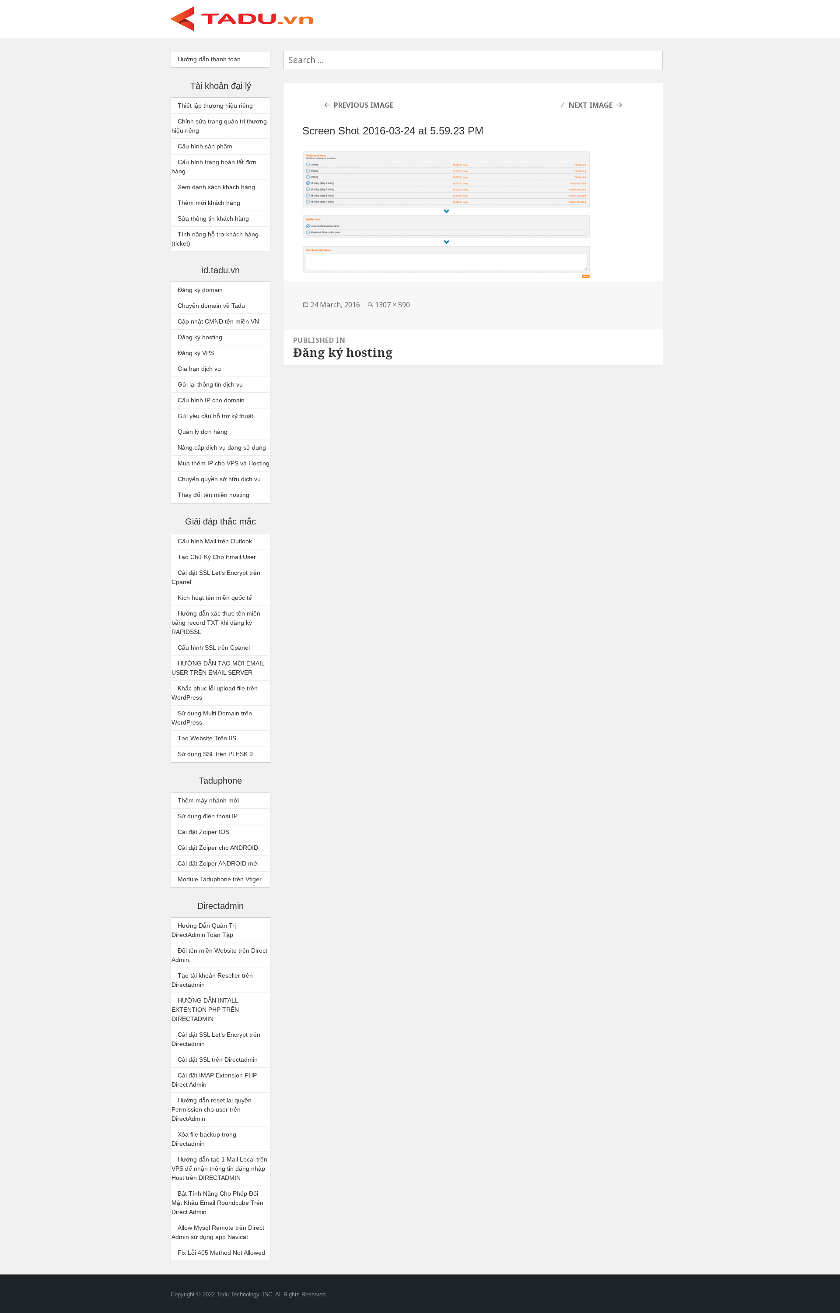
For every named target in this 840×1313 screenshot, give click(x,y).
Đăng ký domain (200, 289)
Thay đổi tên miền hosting (213, 494)
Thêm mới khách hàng (209, 202)
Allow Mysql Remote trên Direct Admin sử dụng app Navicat (218, 1232)
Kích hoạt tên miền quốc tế (215, 597)
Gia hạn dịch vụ (199, 368)
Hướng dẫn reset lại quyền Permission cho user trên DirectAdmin (212, 1109)
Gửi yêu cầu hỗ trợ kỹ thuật (215, 415)
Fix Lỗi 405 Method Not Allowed (221, 1252)
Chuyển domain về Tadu (211, 305)
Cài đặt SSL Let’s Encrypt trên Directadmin (216, 1039)
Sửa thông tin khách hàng (213, 218)
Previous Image (363, 105)
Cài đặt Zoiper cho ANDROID (218, 847)
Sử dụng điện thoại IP (208, 816)
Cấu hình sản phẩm (205, 146)
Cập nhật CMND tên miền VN (218, 321)
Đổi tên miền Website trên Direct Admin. (219, 955)
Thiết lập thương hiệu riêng (215, 105)
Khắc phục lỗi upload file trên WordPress (215, 693)
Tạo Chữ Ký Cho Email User (217, 556)
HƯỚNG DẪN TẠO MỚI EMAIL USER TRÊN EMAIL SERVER (218, 668)
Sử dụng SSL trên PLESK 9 (215, 753)
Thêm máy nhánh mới (208, 800)
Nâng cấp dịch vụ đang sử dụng (222, 447)
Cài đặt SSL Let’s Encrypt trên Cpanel (216, 577)
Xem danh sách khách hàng (216, 186)
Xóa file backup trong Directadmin (204, 1139)
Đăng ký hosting (200, 337)
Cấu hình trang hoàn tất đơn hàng (214, 166)
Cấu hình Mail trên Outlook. (216, 541)
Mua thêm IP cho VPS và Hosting (224, 463)
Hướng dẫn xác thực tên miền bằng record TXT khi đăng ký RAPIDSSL (216, 622)
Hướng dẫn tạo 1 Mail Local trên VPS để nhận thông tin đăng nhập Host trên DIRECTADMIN (219, 1168)
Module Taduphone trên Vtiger (220, 879)
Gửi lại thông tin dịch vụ (210, 384)
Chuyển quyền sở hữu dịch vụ (219, 478)
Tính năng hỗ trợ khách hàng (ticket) (215, 239)
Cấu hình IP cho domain (211, 400)
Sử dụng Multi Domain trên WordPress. (212, 718)
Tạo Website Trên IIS (207, 738)
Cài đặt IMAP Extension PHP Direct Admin (214, 1080)
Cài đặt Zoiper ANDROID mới (218, 863)
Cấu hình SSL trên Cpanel (214, 647)
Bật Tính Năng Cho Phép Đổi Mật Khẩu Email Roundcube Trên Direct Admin (217, 1202)
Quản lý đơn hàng (203, 431)
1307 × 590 (392, 305)
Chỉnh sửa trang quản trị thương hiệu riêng (219, 126)
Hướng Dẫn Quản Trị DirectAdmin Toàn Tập (204, 930)
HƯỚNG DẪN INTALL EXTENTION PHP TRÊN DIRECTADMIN (205, 1009)
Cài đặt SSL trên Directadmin (218, 1059)
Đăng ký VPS (196, 352)
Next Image (590, 105)
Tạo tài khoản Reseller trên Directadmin (212, 980)
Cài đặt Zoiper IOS (203, 831)
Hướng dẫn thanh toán (209, 59)
